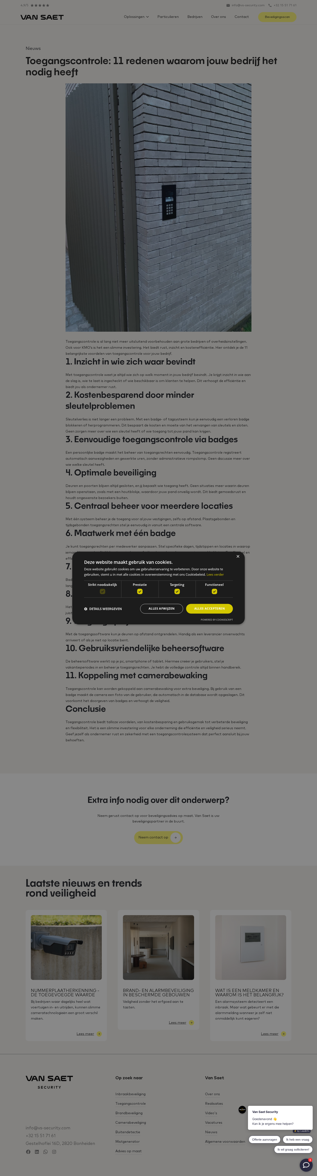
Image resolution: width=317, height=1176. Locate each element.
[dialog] (158, 588)
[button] (103, 609)
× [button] (237, 556)
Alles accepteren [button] (209, 609)
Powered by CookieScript (217, 619)
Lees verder (215, 574)
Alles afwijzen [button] (162, 609)
